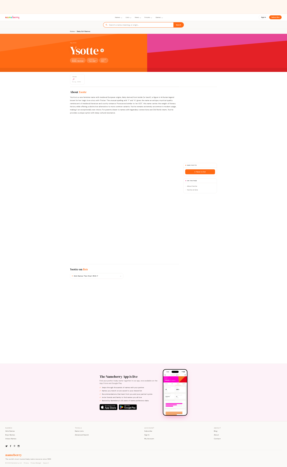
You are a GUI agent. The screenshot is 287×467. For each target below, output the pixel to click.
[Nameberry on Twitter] (6, 445)
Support (46, 463)
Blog (215, 431)
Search (178, 25)
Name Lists (79, 431)
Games (158, 17)
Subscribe (275, 17)
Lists (127, 17)
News (137, 17)
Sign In (263, 17)
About (216, 435)
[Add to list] (102, 50)
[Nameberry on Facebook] (10, 445)
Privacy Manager (36, 463)
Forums (147, 17)
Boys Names (10, 435)
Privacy (26, 463)
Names (117, 17)
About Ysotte (192, 186)
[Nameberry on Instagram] (18, 445)
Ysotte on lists (192, 190)
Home (72, 31)
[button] (200, 171)
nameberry (13, 455)
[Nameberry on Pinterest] (14, 445)
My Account (149, 439)
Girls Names (10, 431)
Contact (217, 439)
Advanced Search (82, 435)
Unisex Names (10, 439)
